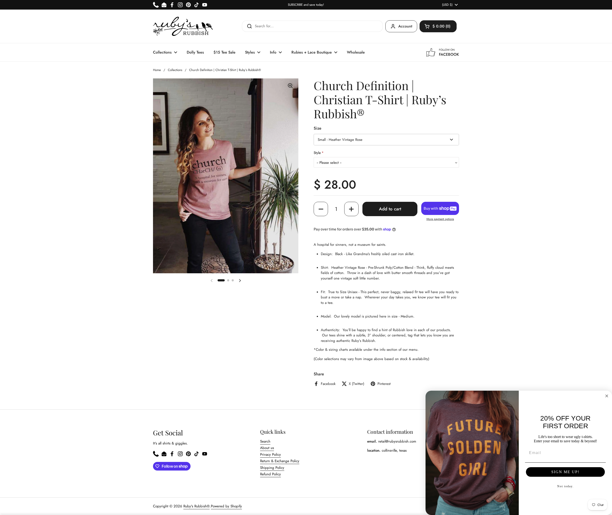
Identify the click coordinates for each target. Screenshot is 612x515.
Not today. (565, 486)
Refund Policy (270, 474)
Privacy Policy (270, 454)
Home (157, 70)
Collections (175, 70)
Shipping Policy (272, 467)
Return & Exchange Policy (279, 461)
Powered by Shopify (226, 506)
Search (265, 441)
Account (405, 26)
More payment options (440, 219)
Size (317, 128)
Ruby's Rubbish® (196, 506)
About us (267, 447)
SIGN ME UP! (565, 472)
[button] (438, 26)
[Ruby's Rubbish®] (183, 26)
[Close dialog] (607, 396)
